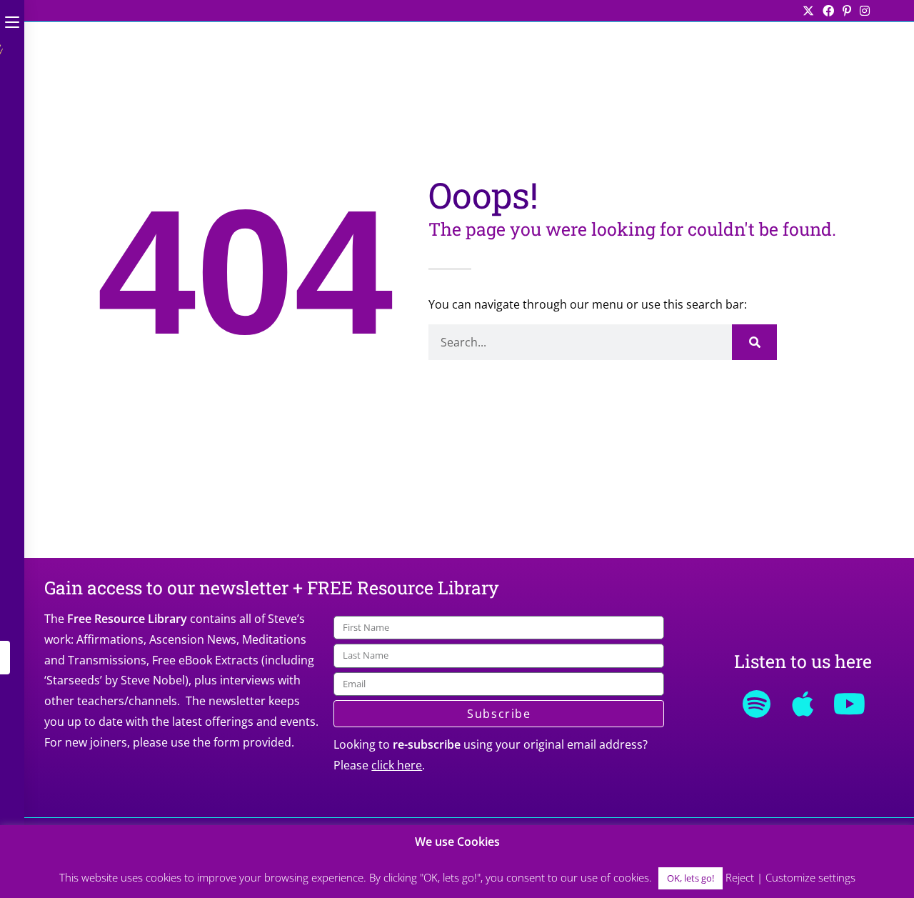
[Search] (754, 342)
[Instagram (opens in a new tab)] (862, 11)
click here (396, 765)
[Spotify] (756, 704)
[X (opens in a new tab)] (808, 11)
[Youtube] (849, 704)
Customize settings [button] (810, 877)
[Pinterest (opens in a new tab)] (846, 11)
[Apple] (802, 704)
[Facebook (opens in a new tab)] (828, 11)
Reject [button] (739, 877)
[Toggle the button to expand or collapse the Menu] (12, 19)
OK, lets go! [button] (690, 878)
